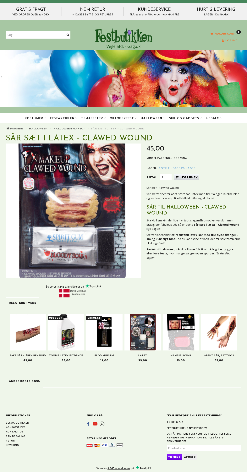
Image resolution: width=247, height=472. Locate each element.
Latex (142, 355)
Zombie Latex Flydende (66, 355)
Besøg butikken (17, 423)
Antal (152, 177)
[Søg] (68, 35)
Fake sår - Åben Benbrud (28, 355)
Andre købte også (24, 381)
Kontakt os (15, 431)
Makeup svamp (181, 355)
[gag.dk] (123, 38)
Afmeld (190, 457)
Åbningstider (16, 427)
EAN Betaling (15, 436)
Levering (12, 445)
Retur (10, 440)
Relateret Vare (22, 302)
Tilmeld (174, 457)
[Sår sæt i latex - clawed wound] (73, 211)
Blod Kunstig (104, 355)
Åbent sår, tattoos (219, 355)
